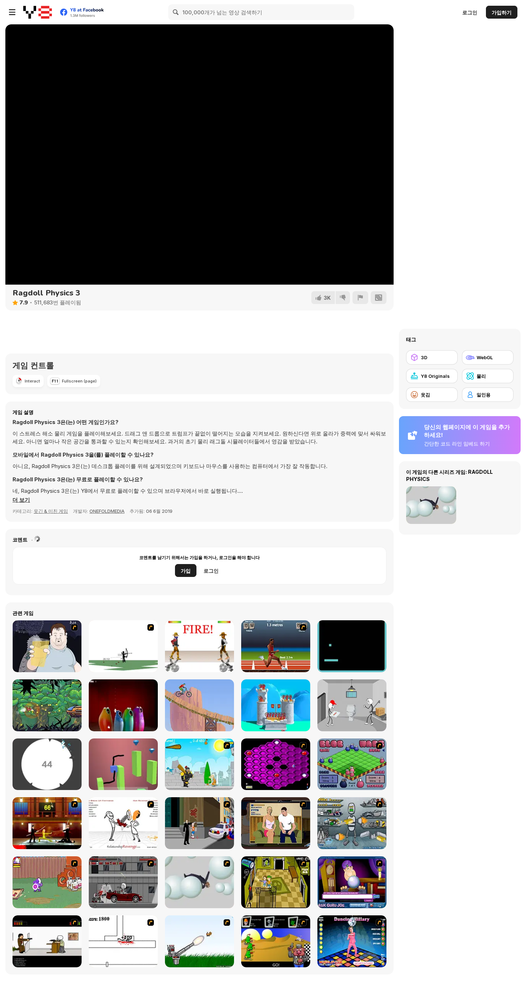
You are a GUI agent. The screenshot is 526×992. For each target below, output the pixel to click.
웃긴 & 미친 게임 (51, 511)
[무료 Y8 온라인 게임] (37, 12)
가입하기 (502, 12)
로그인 (469, 12)
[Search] (176, 12)
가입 (186, 571)
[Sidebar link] (12, 12)
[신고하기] (360, 297)
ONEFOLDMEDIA (107, 511)
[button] (21, 500)
